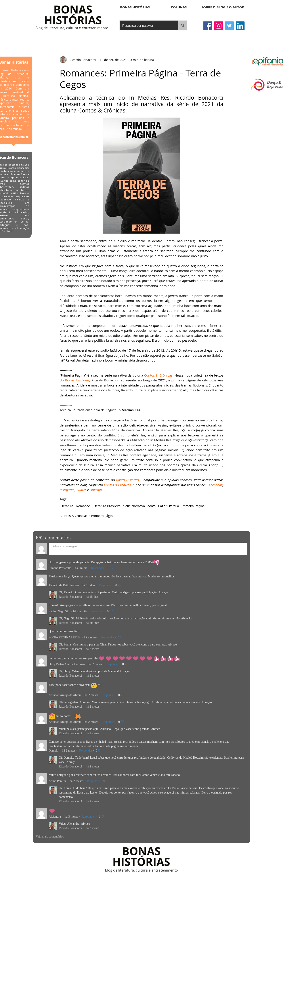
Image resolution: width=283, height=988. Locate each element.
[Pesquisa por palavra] (182, 25)
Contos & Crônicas (74, 516)
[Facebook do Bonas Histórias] (207, 25)
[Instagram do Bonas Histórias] (218, 25)
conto (151, 506)
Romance (83, 506)
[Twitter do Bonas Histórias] (229, 25)
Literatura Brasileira (106, 506)
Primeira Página (193, 506)
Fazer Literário (168, 506)
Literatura (66, 506)
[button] (179, 7)
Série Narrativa (134, 506)
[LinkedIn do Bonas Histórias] (240, 25)
